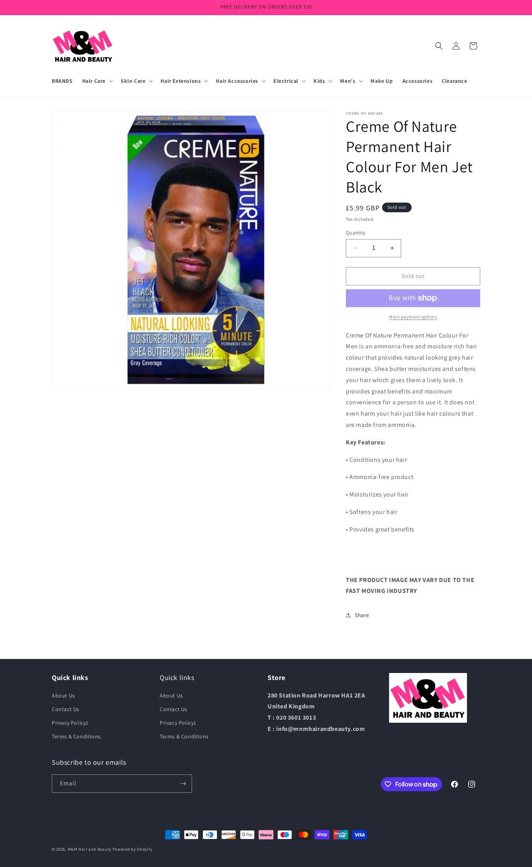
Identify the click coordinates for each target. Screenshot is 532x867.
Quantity (355, 232)
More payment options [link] (413, 317)
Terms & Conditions (76, 736)
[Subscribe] (183, 783)
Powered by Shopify (133, 849)
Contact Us (65, 709)
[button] (97, 81)
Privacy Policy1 (70, 722)
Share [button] (362, 615)
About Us (63, 695)
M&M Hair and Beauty (89, 849)
